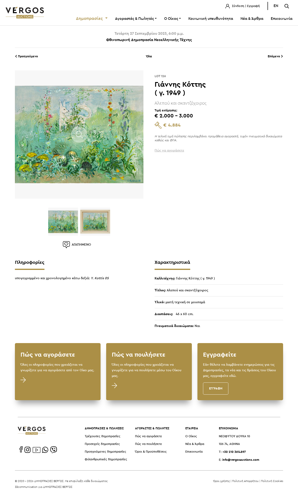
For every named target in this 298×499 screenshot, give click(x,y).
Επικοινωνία (281, 18)
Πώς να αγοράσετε (148, 436)
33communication (26, 487)
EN (276, 5)
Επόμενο (274, 56)
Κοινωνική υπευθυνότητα (210, 18)
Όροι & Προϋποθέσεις (151, 452)
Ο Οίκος (191, 436)
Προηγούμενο (27, 56)
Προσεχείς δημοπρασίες (102, 444)
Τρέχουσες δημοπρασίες (102, 436)
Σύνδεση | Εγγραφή (245, 6)
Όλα (149, 56)
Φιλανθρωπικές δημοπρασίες (106, 459)
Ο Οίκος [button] (171, 18)
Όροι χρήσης (221, 481)
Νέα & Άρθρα (251, 18)
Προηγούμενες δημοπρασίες (105, 452)
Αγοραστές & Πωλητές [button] (134, 18)
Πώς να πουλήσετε (148, 444)
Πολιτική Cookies (272, 481)
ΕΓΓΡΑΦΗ (215, 388)
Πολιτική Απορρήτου (245, 481)
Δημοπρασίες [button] (90, 18)
